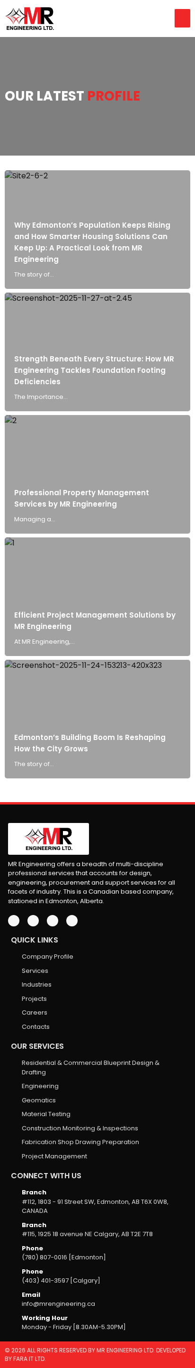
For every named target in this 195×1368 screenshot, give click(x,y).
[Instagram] (52, 920)
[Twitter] (33, 920)
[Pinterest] (72, 920)
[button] (182, 18)
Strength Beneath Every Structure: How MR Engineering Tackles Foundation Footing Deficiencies (94, 370)
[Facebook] (13, 920)
